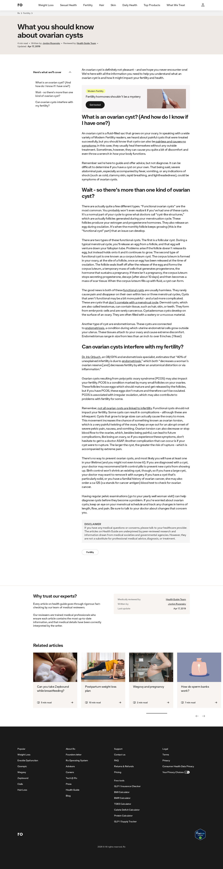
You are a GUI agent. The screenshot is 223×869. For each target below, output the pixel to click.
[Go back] (197, 716)
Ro (18, 13)
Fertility (26, 13)
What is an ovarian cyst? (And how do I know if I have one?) (53, 84)
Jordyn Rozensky (177, 603)
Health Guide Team (176, 599)
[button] (53, 72)
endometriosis (94, 328)
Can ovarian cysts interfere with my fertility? (54, 103)
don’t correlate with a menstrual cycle (133, 302)
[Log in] (203, 5)
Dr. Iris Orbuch (91, 357)
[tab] (46, 5)
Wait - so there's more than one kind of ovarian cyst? (54, 93)
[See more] (204, 716)
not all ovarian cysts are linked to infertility (125, 408)
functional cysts (133, 290)
